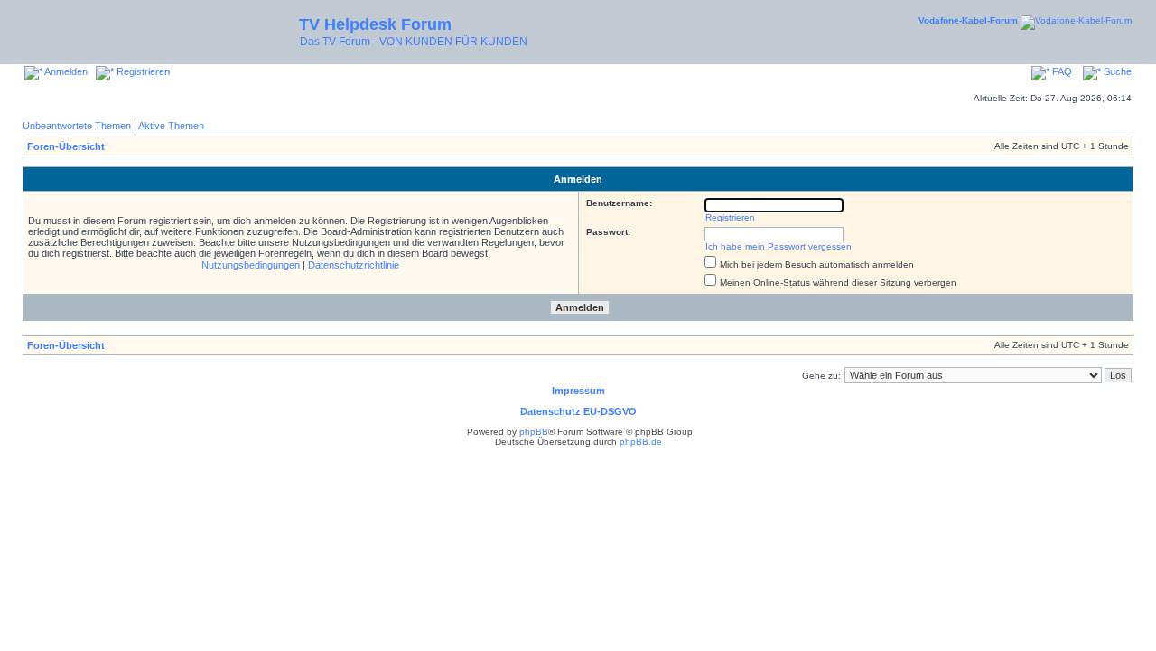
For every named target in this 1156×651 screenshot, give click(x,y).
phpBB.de (641, 442)
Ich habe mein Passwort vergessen (778, 246)
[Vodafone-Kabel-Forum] (1076, 20)
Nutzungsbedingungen (250, 264)
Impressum (578, 390)
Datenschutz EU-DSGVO (578, 411)
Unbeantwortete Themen (77, 125)
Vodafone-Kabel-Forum (968, 20)
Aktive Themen (171, 125)
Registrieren (142, 71)
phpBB (533, 432)
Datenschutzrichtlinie (353, 264)
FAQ (1060, 71)
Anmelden (65, 71)
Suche (1116, 71)
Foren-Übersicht (66, 146)
